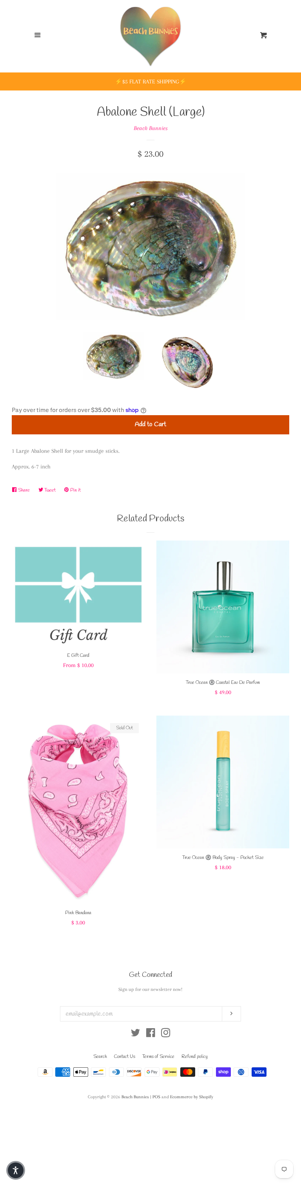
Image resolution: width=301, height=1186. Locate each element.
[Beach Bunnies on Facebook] (151, 1034)
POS (156, 1096)
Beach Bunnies (151, 128)
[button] (15, 1170)
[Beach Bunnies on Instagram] (165, 1034)
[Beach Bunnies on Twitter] (135, 1034)
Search (100, 1057)
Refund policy (194, 1057)
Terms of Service (158, 1057)
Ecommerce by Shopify (191, 1096)
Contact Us (124, 1057)
